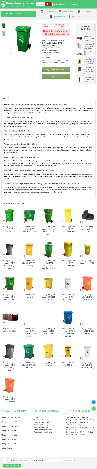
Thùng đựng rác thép (59, 16)
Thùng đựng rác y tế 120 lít (68, 364)
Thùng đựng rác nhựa (68, 11)
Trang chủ (47, 25)
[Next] (36, 38)
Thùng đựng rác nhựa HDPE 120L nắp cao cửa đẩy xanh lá (48, 264)
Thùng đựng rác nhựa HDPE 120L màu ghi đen (9, 264)
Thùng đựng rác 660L (9, 444)
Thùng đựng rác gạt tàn (9, 422)
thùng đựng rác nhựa (51, 26)
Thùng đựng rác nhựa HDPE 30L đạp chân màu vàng (48, 298)
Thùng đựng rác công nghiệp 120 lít (87, 263)
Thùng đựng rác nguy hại (48, 364)
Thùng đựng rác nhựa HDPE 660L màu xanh (29, 229)
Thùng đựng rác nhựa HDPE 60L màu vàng (29, 263)
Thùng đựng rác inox (49, 11)
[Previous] (11, 38)
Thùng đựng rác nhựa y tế (29, 295)
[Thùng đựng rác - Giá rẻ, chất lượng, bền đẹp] (17, 4)
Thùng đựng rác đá (86, 11)
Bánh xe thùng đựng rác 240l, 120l (87, 229)
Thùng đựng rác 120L (58, 60)
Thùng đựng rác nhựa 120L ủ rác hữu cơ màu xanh (48, 230)
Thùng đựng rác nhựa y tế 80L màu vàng (48, 330)
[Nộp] (48, 4)
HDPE (63, 26)
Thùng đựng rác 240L (9, 439)
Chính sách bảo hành (41, 422)
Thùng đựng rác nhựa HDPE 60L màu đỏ (87, 330)
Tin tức (36, 417)
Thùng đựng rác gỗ (77, 16)
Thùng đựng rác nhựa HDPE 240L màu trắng (87, 365)
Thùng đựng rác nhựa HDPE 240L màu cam (87, 296)
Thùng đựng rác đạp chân (10, 417)
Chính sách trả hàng (41, 425)
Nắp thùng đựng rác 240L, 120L (9, 329)
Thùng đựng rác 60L (8, 430)
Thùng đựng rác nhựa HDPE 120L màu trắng (68, 296)
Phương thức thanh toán (43, 432)
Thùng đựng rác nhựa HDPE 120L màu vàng (68, 229)
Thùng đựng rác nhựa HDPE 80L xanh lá (29, 365)
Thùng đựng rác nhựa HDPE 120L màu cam (9, 399)
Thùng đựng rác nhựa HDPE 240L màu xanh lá (9, 298)
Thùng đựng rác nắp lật (9, 426)
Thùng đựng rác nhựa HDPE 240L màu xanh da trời (68, 332)
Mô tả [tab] (5, 98)
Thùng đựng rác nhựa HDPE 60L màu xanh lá (10, 229)
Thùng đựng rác (59, 25)
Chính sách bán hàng (41, 420)
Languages (87, 4)
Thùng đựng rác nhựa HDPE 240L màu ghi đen (9, 366)
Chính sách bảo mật (41, 427)
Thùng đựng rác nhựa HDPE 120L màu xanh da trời (29, 332)
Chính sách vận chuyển (42, 429)
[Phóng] (10, 52)
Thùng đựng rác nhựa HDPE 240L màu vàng (68, 263)
